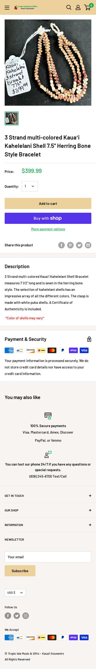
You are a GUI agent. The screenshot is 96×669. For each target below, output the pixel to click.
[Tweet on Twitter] (79, 244)
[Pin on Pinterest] (70, 244)
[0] (87, 7)
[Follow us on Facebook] (8, 615)
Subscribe (20, 570)
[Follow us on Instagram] (25, 615)
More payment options (48, 229)
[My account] (78, 7)
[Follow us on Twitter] (17, 615)
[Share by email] (88, 244)
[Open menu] (7, 8)
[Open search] (69, 7)
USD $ (11, 592)
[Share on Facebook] (61, 244)
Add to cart (48, 203)
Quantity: (12, 186)
